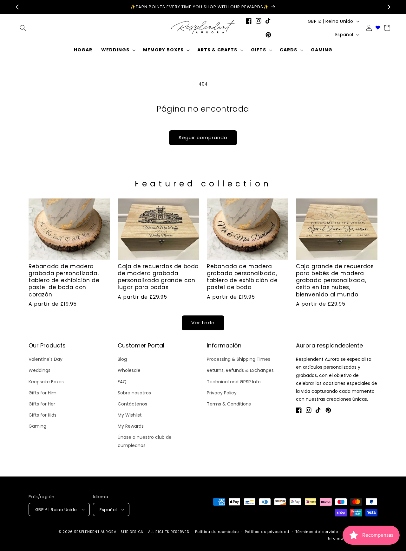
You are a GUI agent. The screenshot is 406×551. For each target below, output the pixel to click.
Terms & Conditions (229, 404)
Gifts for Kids (42, 415)
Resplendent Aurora (95, 531)
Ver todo (203, 322)
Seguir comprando (203, 137)
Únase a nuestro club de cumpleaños (145, 441)
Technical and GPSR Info (234, 382)
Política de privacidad (267, 531)
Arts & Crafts (217, 50)
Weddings (115, 50)
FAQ (122, 382)
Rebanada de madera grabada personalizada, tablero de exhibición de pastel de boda (242, 277)
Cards (288, 50)
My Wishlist (130, 415)
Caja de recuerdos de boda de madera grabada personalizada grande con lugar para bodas (158, 277)
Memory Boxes (163, 50)
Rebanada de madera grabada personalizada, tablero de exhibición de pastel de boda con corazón (64, 280)
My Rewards (131, 426)
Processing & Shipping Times (238, 359)
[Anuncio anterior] (17, 7)
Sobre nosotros (134, 393)
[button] (117, 50)
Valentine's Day (45, 359)
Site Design (132, 531)
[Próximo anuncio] (389, 7)
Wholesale (129, 370)
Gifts (258, 50)
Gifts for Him (42, 393)
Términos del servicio (316, 531)
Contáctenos (132, 404)
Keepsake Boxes (46, 382)
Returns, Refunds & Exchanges (240, 370)
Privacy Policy (222, 393)
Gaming (37, 426)
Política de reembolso (217, 531)
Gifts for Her (42, 404)
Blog (122, 359)
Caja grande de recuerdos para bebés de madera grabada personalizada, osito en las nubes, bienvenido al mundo (335, 280)
